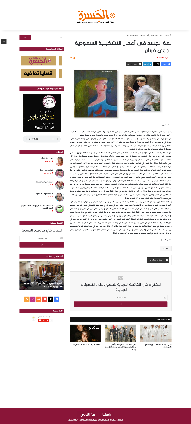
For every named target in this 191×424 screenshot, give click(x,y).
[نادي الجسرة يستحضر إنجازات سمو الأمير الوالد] (156, 333)
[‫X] (50, 299)
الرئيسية (166, 35)
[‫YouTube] (44, 299)
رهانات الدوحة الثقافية (44, 194)
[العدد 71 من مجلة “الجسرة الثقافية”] (85, 333)
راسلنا (106, 414)
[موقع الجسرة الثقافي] (95, 15)
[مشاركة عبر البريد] (3, 41)
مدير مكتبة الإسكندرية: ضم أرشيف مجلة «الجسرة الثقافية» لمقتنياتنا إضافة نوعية (120, 347)
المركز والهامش (47, 158)
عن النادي (87, 414)
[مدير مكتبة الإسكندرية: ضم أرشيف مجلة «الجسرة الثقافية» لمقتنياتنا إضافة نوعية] (120, 333)
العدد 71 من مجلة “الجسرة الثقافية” (87, 345)
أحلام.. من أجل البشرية (44, 182)
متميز (160, 35)
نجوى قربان (165, 249)
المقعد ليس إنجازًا (46, 170)
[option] (41, 275)
